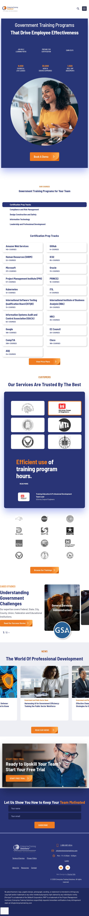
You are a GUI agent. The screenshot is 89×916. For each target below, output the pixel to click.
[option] (44, 694)
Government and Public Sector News (36, 700)
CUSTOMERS (44, 377)
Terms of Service (18, 858)
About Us (15, 868)
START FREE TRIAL (17, 778)
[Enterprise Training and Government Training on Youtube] (61, 867)
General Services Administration (62, 608)
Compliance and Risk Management (24, 209)
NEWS (44, 651)
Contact (34, 868)
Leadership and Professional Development (28, 224)
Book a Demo (41, 156)
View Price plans (43, 361)
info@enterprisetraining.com (66, 850)
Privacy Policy (32, 858)
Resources (25, 868)
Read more (24, 484)
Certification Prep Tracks (20, 204)
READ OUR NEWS (42, 730)
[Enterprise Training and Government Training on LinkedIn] (68, 867)
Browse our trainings (43, 570)
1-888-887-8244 (66, 845)
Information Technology (20, 219)
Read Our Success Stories (14, 623)
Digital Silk (71, 874)
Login (67, 861)
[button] (14, 632)
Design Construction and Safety (23, 214)
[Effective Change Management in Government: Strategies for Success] (44, 682)
